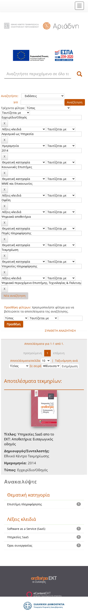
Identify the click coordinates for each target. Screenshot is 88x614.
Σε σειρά (35, 366)
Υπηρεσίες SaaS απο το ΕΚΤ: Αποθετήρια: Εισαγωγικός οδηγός (29, 439)
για (16, 102)
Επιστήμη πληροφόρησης (24, 504)
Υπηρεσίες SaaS (18, 537)
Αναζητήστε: (9, 96)
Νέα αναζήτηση (15, 296)
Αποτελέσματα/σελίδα (25, 361)
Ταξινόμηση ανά (66, 361)
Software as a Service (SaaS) (26, 529)
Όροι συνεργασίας (19, 545)
